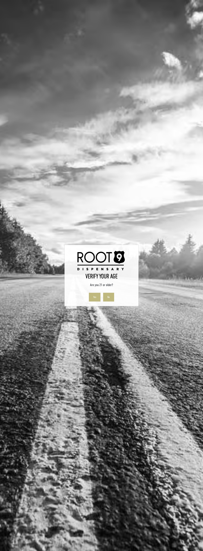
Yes (94, 297)
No (108, 297)
